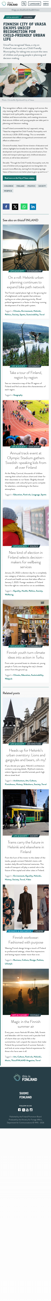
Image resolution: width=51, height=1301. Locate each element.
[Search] (24, 3)
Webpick (8, 191)
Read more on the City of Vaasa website (19, 178)
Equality (17, 591)
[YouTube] (27, 1109)
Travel (41, 314)
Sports (22, 314)
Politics (31, 186)
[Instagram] (31, 1109)
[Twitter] (23, 1109)
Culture (33, 780)
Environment (26, 311)
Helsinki (37, 311)
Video (28, 879)
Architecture (18, 780)
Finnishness (10, 784)
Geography (17, 395)
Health (25, 591)
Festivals (27, 494)
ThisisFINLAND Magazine (22, 1060)
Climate (16, 311)
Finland (20, 186)
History (19, 784)
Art (26, 780)
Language (35, 3)
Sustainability (32, 314)
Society (42, 186)
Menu (46, 3)
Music (7, 1060)
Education (17, 494)
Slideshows (28, 784)
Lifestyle (8, 963)
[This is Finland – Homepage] (9, 3)
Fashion (40, 960)
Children (8, 186)
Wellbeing (9, 594)
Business (17, 960)
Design (33, 960)
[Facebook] (19, 1109)
